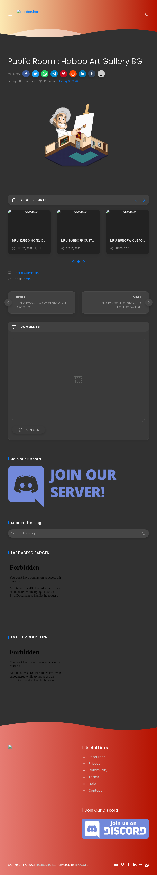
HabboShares (45, 865)
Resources (97, 756)
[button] (26, 73)
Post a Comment (26, 273)
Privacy (94, 763)
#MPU (28, 279)
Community (98, 770)
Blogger (81, 865)
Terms (94, 777)
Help (92, 783)
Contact (95, 790)
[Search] (147, 14)
